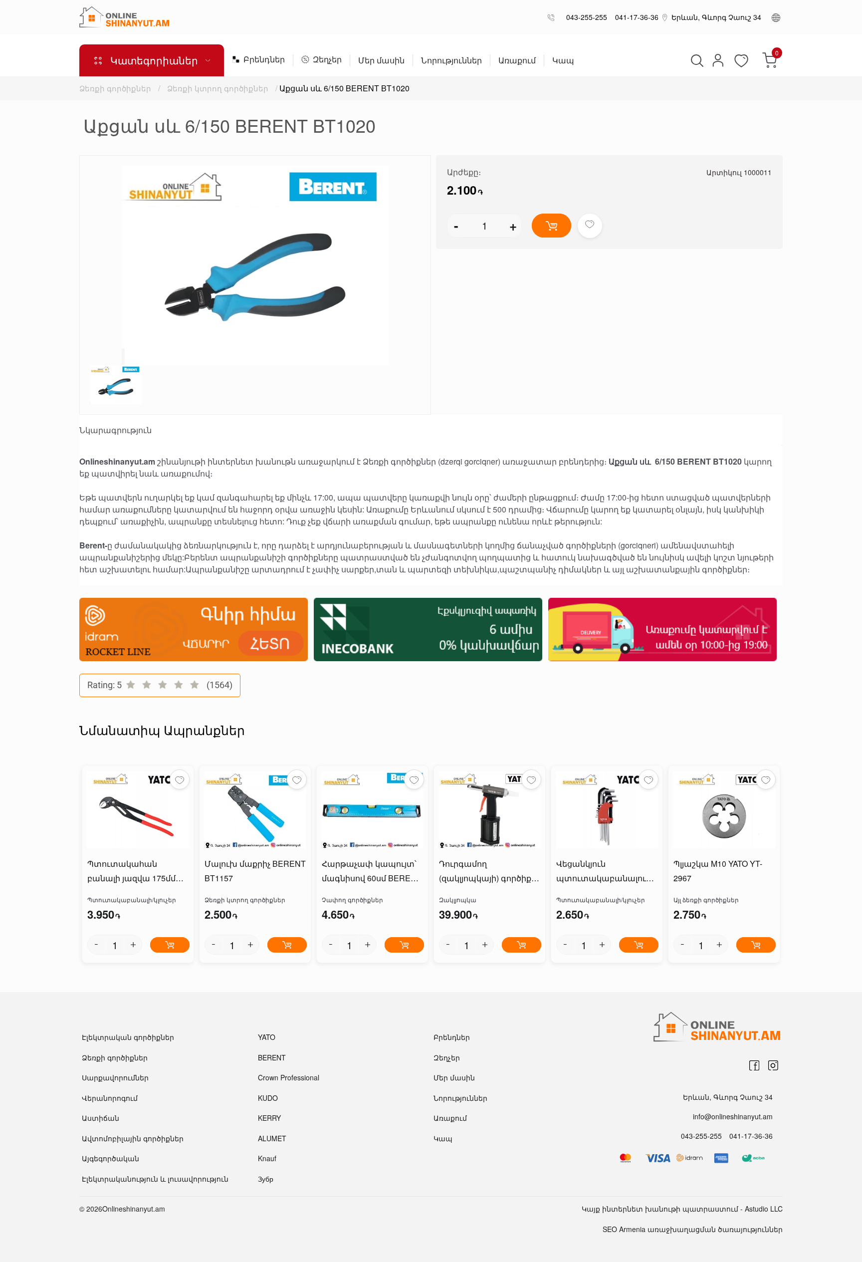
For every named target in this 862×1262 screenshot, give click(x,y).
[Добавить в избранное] (590, 226)
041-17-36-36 (634, 17)
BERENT (272, 1057)
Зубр (265, 1179)
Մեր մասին (381, 61)
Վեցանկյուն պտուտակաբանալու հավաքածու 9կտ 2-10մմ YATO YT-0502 (606, 872)
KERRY (269, 1118)
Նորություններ (451, 61)
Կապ (563, 61)
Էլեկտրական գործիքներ (128, 1037)
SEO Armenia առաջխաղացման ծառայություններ (693, 1229)
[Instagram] (773, 1065)
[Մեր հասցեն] (664, 17)
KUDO (268, 1098)
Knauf (267, 1158)
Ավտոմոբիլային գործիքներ (133, 1138)
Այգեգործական (110, 1158)
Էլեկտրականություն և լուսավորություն (155, 1179)
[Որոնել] (696, 60)
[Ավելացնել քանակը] (133, 944)
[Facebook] (754, 1065)
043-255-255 (584, 17)
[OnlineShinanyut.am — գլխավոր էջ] (124, 16)
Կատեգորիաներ (154, 60)
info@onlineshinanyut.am (733, 1116)
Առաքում (517, 61)
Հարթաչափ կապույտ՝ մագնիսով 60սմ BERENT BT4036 (372, 872)
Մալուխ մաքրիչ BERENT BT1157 (255, 871)
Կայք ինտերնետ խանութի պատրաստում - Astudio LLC (682, 1209)
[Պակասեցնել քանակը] (96, 944)
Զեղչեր (327, 60)
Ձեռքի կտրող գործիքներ (217, 88)
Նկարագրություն (115, 430)
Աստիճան (100, 1118)
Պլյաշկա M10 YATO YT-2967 (717, 871)
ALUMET (272, 1138)
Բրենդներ (264, 60)
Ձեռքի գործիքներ (115, 88)
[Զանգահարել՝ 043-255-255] (553, 17)
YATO (266, 1037)
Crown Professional (288, 1077)
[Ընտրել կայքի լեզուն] (776, 16)
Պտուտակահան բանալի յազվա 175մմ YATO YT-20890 (131, 872)
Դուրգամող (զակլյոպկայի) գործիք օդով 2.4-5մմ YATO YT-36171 (485, 872)
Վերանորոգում (110, 1098)
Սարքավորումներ (115, 1077)
